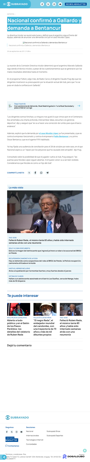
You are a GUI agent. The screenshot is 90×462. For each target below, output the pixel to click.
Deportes (10, 14)
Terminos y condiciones (14, 454)
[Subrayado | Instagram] (54, 4)
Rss (24, 454)
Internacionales (32, 435)
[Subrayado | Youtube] (60, 4)
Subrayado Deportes (55, 435)
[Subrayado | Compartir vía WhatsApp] (41, 172)
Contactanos (13, 446)
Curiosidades (31, 444)
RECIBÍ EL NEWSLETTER (76, 4)
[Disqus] (45, 379)
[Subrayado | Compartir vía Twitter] (29, 172)
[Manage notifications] (85, 450)
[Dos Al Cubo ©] (74, 458)
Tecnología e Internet (34, 440)
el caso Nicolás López (48, 133)
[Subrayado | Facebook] (42, 4)
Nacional (29, 431)
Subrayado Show (53, 431)
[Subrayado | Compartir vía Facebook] (35, 172)
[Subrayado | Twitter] (48, 4)
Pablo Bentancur (61, 136)
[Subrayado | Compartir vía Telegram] (47, 172)
